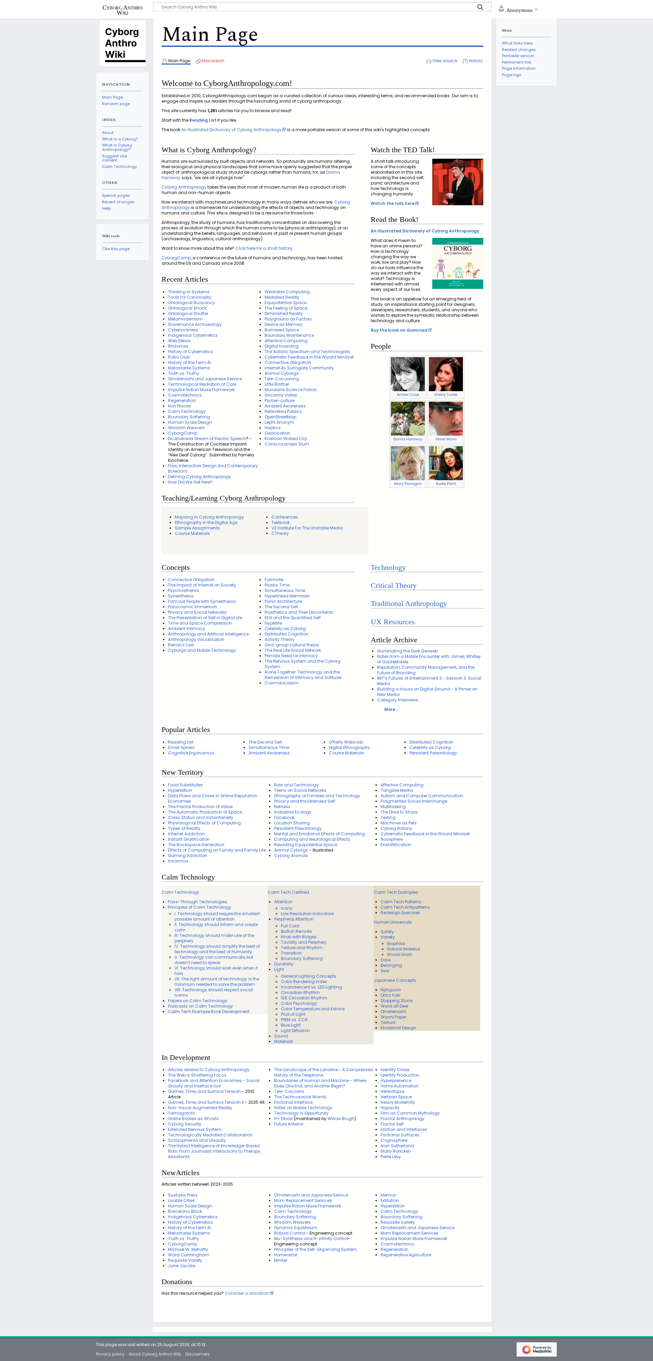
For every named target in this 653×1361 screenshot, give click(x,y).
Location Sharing (292, 823)
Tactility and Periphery (303, 942)
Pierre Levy (391, 1156)
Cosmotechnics (185, 395)
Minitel (280, 1260)
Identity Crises (395, 1069)
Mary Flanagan (408, 483)
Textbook (280, 522)
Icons (286, 908)
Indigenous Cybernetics (193, 335)
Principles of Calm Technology (199, 907)
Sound (281, 1036)
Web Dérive (179, 341)
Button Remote (296, 931)
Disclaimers (197, 1354)
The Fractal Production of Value (200, 806)
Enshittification (396, 845)
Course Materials (192, 533)
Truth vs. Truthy (183, 373)
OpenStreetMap (280, 417)
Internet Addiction (186, 834)
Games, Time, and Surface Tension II (206, 1102)
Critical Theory (394, 585)
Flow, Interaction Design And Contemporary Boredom (213, 468)
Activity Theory (280, 639)
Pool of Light (293, 1014)
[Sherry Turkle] (446, 374)
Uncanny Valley (281, 395)
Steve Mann (446, 439)
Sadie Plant (446, 483)
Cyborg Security (184, 1124)
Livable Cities (181, 1200)
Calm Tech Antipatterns (405, 907)
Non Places (179, 406)
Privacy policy (110, 1354)
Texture (388, 1022)
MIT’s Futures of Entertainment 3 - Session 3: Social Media (429, 680)
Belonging (391, 965)
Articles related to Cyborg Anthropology (209, 1069)
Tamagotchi (181, 1113)
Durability (284, 964)
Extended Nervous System (194, 1129)
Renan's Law (181, 645)
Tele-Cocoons (289, 1091)
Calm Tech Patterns (401, 902)
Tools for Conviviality (189, 297)
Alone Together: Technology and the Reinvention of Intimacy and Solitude (303, 674)
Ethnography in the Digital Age (206, 522)
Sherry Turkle (445, 394)
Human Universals (393, 922)
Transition (291, 953)
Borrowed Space (282, 330)
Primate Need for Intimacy (291, 656)
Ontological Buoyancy (191, 303)
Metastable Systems (189, 368)
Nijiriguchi (391, 990)
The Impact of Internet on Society (202, 585)
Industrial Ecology (293, 812)
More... (391, 709)
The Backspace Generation (196, 845)
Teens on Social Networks (300, 790)
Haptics (273, 428)
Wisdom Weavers (186, 428)
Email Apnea (181, 747)
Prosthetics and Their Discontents (299, 612)
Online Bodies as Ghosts (193, 1118)
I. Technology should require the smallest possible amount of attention (217, 916)
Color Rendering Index (304, 981)
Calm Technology (187, 411)
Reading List (202, 120)
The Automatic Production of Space (205, 812)
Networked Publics (283, 411)
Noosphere (392, 839)
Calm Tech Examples (396, 892)
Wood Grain (399, 954)
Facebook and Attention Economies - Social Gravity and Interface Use (213, 1083)
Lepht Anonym (279, 422)
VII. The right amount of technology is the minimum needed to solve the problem (216, 981)
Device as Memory (283, 324)
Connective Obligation (288, 362)
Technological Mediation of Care (202, 384)
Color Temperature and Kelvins (313, 1009)
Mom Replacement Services (303, 1200)
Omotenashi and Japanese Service (205, 379)
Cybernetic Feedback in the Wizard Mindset (309, 357)
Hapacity (390, 1108)
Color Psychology (299, 1003)
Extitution (390, 1200)
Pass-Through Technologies (197, 902)
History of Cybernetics (190, 351)
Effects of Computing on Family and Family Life (217, 850)
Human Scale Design (190, 422)
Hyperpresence (396, 1080)
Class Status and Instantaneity (200, 817)
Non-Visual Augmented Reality (200, 1108)
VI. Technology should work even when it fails (216, 970)
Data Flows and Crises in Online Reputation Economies (212, 798)
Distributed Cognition (286, 634)
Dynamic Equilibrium (295, 1228)
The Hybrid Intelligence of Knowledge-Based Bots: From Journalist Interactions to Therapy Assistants (214, 1151)
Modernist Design (398, 1028)
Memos (388, 1195)
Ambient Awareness (285, 406)
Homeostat (285, 1255)
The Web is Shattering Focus (197, 1075)
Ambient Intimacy (186, 628)
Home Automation (400, 1086)
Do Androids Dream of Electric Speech (207, 438)
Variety (388, 937)
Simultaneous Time (285, 590)
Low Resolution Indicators (307, 914)
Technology (388, 567)
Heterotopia (392, 1091)
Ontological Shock (187, 308)
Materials (283, 1041)
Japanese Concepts (395, 980)
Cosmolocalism (282, 683)
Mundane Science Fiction (291, 389)
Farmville (274, 579)
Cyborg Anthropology (184, 187)
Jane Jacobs (182, 1266)
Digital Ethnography (349, 747)
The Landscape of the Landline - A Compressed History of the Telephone (323, 1072)
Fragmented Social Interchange (414, 801)
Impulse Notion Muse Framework (201, 389)
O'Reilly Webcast (346, 742)
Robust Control (289, 1233)
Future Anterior (288, 1124)
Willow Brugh (341, 1118)
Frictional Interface (293, 1102)
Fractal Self (392, 1124)
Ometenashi (393, 1011)
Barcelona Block (185, 1211)
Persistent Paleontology (433, 753)
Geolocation (277, 433)
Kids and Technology (296, 785)
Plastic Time (277, 585)
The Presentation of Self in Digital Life (205, 618)
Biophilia (396, 943)
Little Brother (277, 384)
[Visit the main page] (122, 42)
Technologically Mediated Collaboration (210, 1135)
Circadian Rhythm (300, 992)
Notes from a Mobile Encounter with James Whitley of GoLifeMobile (429, 659)
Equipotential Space (285, 303)
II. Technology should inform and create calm (216, 927)
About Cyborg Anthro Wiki (155, 1354)
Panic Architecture (283, 601)
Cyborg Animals (291, 855)
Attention (283, 902)
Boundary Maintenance (289, 335)
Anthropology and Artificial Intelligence (208, 634)
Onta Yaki (390, 995)
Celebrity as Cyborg (285, 628)
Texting (388, 817)
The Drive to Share (399, 812)
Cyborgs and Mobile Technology (202, 650)
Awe (385, 971)
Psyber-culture (280, 400)
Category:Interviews (397, 700)
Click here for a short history (263, 248)
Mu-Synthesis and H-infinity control (311, 1238)
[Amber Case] (408, 374)
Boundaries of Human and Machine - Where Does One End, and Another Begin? (320, 1083)
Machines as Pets (399, 823)
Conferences (284, 517)
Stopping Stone (397, 1001)
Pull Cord (290, 926)
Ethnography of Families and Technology (317, 796)
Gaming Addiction (187, 855)
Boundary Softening (189, 417)
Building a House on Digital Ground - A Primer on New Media (427, 691)
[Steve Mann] (446, 418)
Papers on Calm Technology (197, 1001)
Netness (282, 806)
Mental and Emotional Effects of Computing (319, 834)
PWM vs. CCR (294, 1020)
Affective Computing (286, 341)
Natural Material (403, 949)
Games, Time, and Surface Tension (204, 1091)
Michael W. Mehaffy (188, 1249)
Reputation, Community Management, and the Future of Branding (425, 670)
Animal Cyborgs (282, 373)
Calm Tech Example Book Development (208, 1011)
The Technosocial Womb (300, 1097)
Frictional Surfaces (400, 1135)
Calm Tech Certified (288, 892)
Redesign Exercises (400, 912)
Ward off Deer (394, 1006)
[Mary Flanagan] (408, 463)
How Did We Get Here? (190, 482)
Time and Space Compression (200, 623)
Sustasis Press (183, 1195)
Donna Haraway (408, 439)
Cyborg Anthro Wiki (122, 10)
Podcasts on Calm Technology (200, 1006)
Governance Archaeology (195, 324)
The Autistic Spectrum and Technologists (307, 351)
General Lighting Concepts (308, 976)
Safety (387, 932)
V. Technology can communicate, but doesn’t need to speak (213, 959)
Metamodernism (185, 319)
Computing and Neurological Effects (312, 839)
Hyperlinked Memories (287, 596)
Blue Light (291, 1025)
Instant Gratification (189, 839)
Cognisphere (394, 1140)
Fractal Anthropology (402, 1118)
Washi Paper (393, 1017)
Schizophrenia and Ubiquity (197, 1140)
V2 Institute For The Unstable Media (307, 528)
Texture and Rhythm (302, 947)
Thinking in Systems (189, 292)
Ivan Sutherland (397, 1146)
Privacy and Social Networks (197, 612)
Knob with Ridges (299, 937)
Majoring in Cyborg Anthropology (209, 517)
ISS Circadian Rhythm (304, 998)
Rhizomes (178, 346)
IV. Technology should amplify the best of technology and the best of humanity (217, 949)
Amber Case (408, 394)
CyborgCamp (176, 258)
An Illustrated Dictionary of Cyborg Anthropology (231, 130)
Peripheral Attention (294, 919)
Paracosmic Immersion (192, 607)
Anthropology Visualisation (196, 639)
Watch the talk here (393, 203)
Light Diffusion (295, 1030)
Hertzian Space (396, 1097)
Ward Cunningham (188, 1255)
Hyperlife (273, 623)
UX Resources (393, 622)
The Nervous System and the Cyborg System (302, 663)
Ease (385, 960)
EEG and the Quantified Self (293, 618)
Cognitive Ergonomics (191, 753)
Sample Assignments (197, 528)
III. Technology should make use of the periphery (214, 938)
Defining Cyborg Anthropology (199, 476)
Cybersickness (183, 330)
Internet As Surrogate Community (299, 368)
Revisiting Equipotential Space (305, 845)
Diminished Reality (284, 313)
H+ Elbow (283, 1118)
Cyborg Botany (396, 828)
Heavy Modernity (398, 1102)
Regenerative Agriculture (406, 1255)
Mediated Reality (282, 297)
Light (279, 969)
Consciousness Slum (287, 444)
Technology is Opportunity (301, 1113)
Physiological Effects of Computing (204, 823)
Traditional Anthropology (409, 603)
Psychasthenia (183, 590)
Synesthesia (181, 596)
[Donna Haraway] (408, 418)
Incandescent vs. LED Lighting (311, 987)
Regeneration (182, 400)
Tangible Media (397, 790)
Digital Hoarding (282, 346)
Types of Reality (184, 828)
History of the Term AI (189, 362)
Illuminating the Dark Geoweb (407, 651)
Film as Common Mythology (410, 1113)
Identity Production (400, 1075)
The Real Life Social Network (293, 650)
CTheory (280, 533)
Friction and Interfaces (404, 1129)
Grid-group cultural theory (292, 645)
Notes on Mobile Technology (303, 1108)
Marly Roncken (396, 1151)
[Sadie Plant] (446, 463)
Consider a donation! (247, 1293)
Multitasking (393, 806)
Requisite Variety (185, 1260)
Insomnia (178, 861)
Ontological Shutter (188, 313)
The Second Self (281, 607)
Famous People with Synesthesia (202, 601)
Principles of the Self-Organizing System (315, 1249)
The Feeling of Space (286, 308)
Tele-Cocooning (282, 379)
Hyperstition (180, 790)
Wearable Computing (287, 292)
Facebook (284, 817)
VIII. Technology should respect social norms (213, 992)
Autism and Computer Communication (422, 796)
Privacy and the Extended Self (304, 801)
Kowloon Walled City (286, 438)
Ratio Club (179, 357)
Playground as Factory (288, 319)
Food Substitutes (185, 785)
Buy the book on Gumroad (399, 330)
